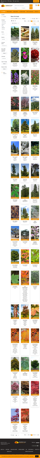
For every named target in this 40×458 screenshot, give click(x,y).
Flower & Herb (22, 11)
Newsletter (9, 451)
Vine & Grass (15, 11)
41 (33, 434)
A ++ (35, 445)
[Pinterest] (37, 442)
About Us (2, 449)
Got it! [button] (37, 456)
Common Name (3, 43)
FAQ (26, 449)
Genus (2, 31)
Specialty (36, 11)
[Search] (31, 5)
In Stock (4, 16)
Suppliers (7, 449)
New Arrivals (31, 449)
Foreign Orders (21, 449)
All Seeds (3, 11)
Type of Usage (4, 61)
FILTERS (2, 14)
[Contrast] (38, 445)
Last (38, 434)
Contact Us (37, 449)
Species (2, 37)
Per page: (12, 435)
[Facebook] (36, 442)
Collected (3, 56)
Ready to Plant (4, 66)
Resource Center (14, 449)
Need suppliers (4, 73)
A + (34, 445)
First (25, 434)
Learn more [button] (31, 456)
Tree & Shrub (9, 11)
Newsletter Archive (29, 451)
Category (3, 19)
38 (28, 434)
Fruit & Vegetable (30, 11)
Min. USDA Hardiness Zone (3, 50)
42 (34, 434)
